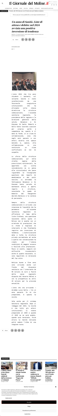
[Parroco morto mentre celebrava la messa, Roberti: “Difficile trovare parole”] (36, 365)
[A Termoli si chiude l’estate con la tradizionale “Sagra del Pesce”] (21, 365)
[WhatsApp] (33, 39)
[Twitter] (56, 4)
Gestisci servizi (8, 398)
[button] (55, 387)
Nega (29, 406)
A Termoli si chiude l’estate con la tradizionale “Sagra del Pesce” (21, 375)
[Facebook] (51, 4)
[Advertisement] (24, 60)
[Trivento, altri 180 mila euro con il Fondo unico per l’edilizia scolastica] (51, 365)
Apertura (13, 34)
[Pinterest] (29, 39)
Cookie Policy (27, 413)
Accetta (29, 402)
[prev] (55, 11)
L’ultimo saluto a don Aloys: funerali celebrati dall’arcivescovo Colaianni (6, 375)
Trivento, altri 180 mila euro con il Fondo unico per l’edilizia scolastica (26, 11)
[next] (57, 11)
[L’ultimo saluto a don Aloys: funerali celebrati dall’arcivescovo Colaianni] (7, 365)
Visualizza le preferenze (29, 410)
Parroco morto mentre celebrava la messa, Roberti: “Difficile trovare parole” (36, 375)
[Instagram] (54, 4)
